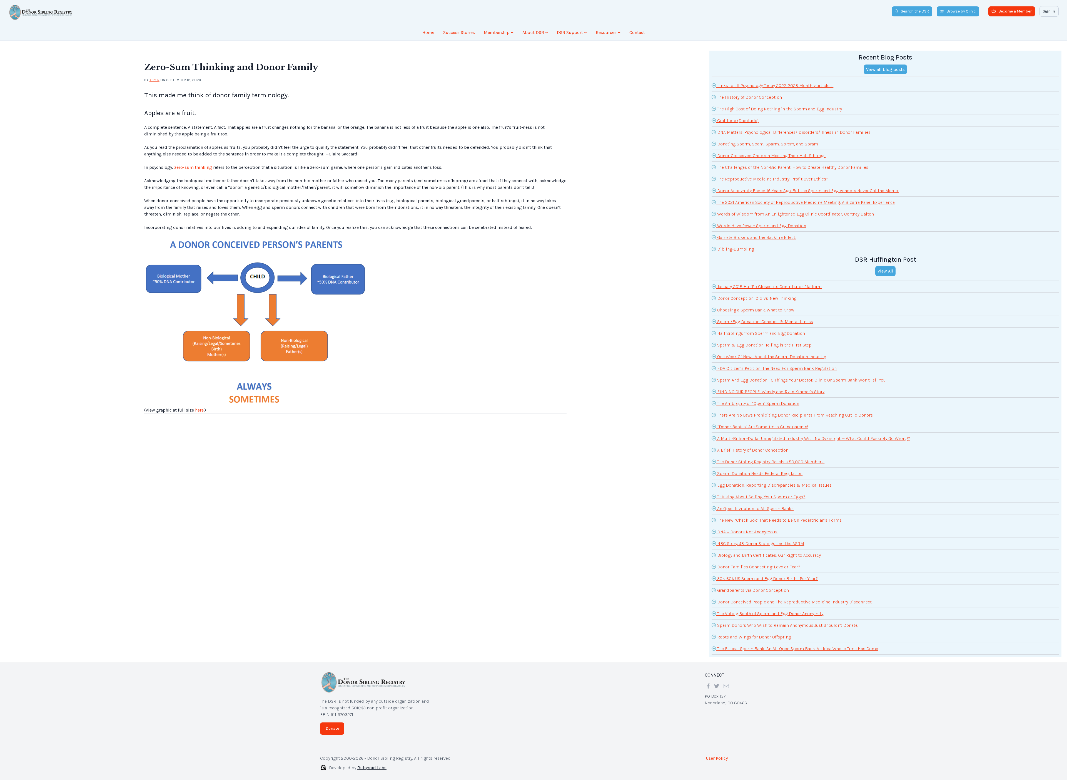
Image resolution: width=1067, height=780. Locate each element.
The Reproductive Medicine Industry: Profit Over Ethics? (772, 174)
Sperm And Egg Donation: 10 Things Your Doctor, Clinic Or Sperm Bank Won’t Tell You (801, 375)
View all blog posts (885, 65)
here (199, 405)
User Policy (717, 753)
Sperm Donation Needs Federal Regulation (759, 469)
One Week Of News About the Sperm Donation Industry (771, 352)
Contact (637, 32)
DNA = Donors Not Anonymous (746, 527)
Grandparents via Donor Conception (752, 585)
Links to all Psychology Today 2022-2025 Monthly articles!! (774, 81)
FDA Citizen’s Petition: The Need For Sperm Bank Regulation (776, 364)
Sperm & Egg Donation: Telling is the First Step (764, 340)
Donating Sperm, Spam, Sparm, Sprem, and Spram (767, 139)
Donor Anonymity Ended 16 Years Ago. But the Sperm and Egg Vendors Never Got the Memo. (807, 186)
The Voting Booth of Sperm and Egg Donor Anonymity (769, 609)
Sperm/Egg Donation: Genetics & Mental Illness (764, 317)
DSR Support (570, 32)
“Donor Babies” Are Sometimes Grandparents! (762, 422)
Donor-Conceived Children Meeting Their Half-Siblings (771, 151)
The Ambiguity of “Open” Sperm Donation (757, 399)
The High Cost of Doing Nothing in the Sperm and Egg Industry (779, 104)
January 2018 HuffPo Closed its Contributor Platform (769, 282)
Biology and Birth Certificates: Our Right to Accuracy (768, 550)
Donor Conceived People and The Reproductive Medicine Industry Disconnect (794, 597)
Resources (606, 32)
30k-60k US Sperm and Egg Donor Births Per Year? (767, 574)
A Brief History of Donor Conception (752, 445)
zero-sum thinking (193, 162)
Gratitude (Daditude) (737, 116)
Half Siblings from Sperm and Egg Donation (760, 328)
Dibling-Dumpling (735, 244)
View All (885, 266)
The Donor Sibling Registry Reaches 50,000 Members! (770, 457)
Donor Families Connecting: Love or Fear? (758, 562)
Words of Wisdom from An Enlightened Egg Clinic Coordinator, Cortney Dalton (795, 209)
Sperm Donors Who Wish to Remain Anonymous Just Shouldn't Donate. (787, 620)
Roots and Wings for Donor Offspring (753, 632)
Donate (332, 724)
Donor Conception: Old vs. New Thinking (756, 293)
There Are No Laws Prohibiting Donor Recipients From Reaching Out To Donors (794, 410)
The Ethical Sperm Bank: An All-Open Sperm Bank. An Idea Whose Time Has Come (797, 644)
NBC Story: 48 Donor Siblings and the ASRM (760, 539)
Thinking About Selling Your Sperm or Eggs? (760, 492)
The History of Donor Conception (749, 92)
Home (428, 32)
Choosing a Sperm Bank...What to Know (755, 305)
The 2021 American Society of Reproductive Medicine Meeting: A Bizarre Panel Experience (805, 197)
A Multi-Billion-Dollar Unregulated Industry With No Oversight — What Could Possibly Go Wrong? (813, 434)
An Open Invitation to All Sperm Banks (755, 504)
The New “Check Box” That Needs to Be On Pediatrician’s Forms (779, 515)
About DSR (533, 32)
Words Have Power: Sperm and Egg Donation (761, 221)
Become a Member (1015, 11)
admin (154, 75)
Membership (497, 32)
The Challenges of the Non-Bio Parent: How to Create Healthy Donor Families (792, 162)
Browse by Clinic (961, 11)
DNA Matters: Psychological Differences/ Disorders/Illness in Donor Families (793, 127)
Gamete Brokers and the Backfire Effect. (756, 233)
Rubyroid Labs (372, 763)
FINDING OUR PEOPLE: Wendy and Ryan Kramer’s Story (770, 387)
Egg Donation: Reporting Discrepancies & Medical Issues (774, 480)
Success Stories (459, 32)
